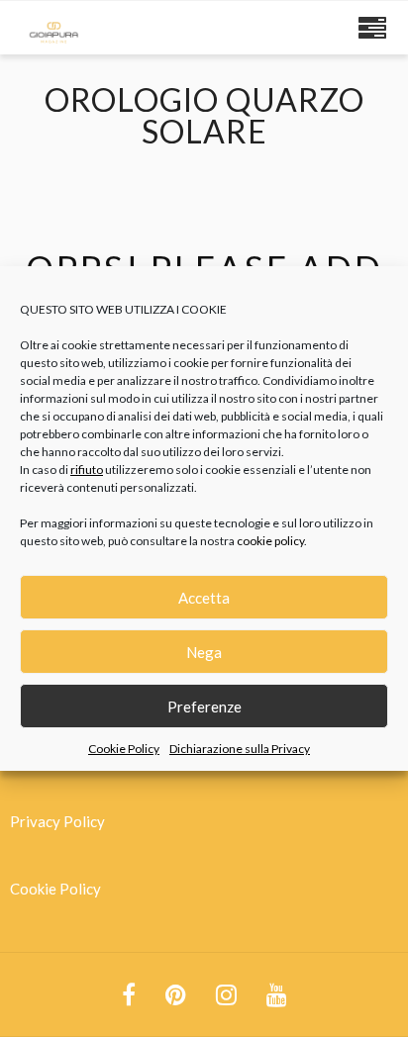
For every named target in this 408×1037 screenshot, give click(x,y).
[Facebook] (129, 994)
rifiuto (86, 469)
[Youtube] (277, 994)
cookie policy (270, 540)
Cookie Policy (123, 748)
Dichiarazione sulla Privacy (239, 748)
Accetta (204, 598)
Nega (204, 652)
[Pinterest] (176, 994)
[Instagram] (226, 994)
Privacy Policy (57, 821)
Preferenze (204, 706)
